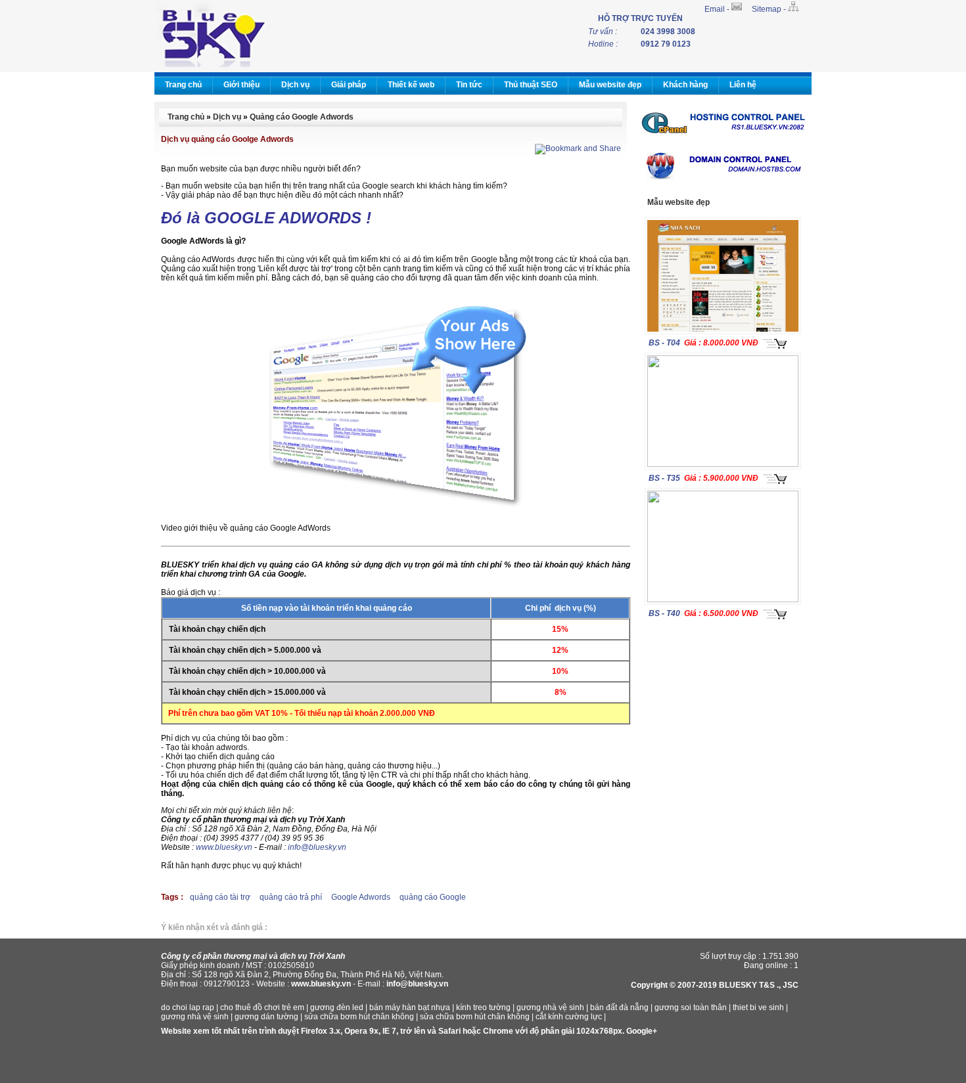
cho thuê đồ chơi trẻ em (262, 1007)
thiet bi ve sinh (758, 1007)
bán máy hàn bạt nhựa (409, 1007)
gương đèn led (336, 1007)
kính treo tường (483, 1007)
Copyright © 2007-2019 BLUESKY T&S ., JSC (714, 985)
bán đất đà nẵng (619, 1007)
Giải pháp (348, 84)
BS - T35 (664, 478)
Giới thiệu (241, 84)
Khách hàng (685, 84)
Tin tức (469, 84)
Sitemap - (770, 9)
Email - (717, 9)
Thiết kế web (411, 84)
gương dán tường (266, 1016)
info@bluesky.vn (317, 847)
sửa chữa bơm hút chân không (359, 1016)
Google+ (641, 1031)
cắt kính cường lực (569, 1016)
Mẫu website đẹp (610, 84)
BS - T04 (664, 342)
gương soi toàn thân (691, 1007)
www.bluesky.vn (224, 847)
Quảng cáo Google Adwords (302, 117)
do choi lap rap (187, 1007)
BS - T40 (664, 613)
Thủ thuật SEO (530, 84)
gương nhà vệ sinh (550, 1007)
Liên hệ (742, 84)
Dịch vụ (295, 84)
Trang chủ (183, 84)
